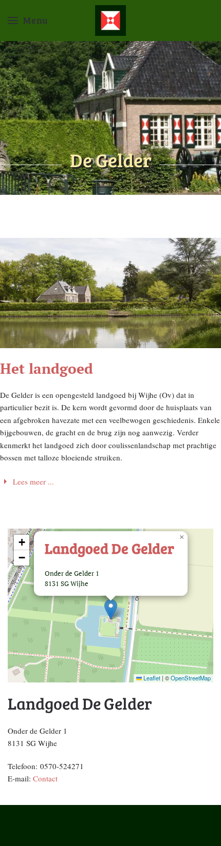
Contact (45, 778)
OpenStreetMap (191, 678)
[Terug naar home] (110, 20)
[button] (28, 20)
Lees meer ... (33, 481)
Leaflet (151, 678)
